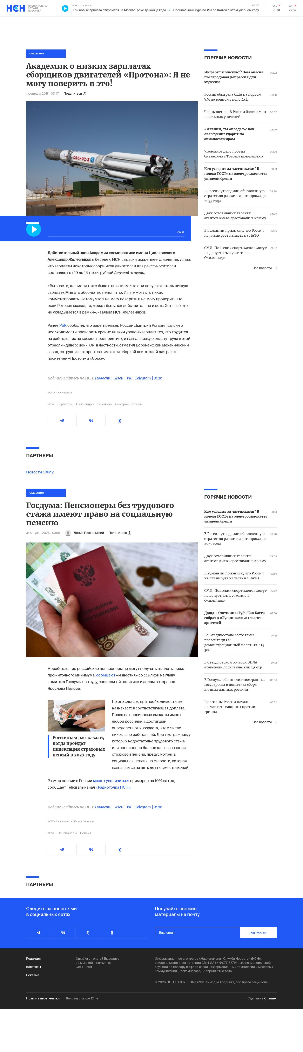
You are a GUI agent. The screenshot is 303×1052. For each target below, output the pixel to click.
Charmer (270, 998)
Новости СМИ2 (40, 472)
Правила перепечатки (43, 998)
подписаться (258, 932)
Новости (103, 378)
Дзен (119, 378)
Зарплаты (65, 404)
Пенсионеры (67, 833)
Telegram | (144, 378)
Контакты (33, 967)
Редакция (33, 959)
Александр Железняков (93, 404)
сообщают (105, 675)
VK (129, 378)
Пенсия (85, 833)
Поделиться (73, 94)
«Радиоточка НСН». (113, 787)
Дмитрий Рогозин (128, 404)
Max (158, 378)
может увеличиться (111, 780)
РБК (63, 325)
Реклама (32, 975)
